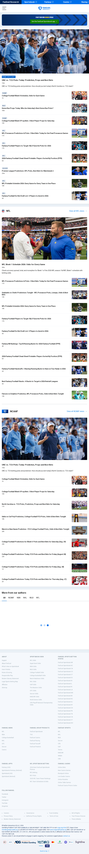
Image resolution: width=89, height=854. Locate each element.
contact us (66, 836)
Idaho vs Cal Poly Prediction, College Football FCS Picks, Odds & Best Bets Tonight (34, 517)
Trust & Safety (53, 813)
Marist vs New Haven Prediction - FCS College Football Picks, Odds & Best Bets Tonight (35, 529)
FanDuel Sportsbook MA (65, 693)
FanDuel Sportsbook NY (65, 705)
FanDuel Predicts (35, 746)
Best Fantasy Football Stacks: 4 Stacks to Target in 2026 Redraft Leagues (30, 381)
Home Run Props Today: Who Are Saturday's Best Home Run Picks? (27, 108)
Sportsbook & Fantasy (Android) (12, 770)
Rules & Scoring (7, 672)
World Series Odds (36, 700)
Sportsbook (29, 2)
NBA (18, 598)
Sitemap (4, 687)
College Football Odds (37, 672)
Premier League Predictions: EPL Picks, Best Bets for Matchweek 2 (28, 171)
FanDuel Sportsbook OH (65, 708)
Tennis (60, 750)
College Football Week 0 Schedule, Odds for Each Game (23, 96)
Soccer (4, 746)
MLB (31, 598)
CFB (59, 743)
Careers (6, 813)
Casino (66, 2)
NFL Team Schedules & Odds (39, 781)
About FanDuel (6, 663)
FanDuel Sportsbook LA (65, 690)
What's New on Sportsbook (10, 666)
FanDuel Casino (35, 737)
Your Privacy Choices (78, 816)
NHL (25, 598)
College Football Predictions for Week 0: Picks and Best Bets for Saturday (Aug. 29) (34, 542)
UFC (3, 743)
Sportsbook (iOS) (7, 773)
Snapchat (5, 806)
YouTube (4, 803)
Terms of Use (54, 816)
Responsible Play (7, 675)
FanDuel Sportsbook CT (65, 674)
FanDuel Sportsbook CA (65, 668)
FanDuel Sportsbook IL (65, 683)
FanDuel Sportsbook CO (65, 671)
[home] (44, 8)
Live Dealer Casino (64, 776)
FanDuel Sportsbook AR (65, 662)
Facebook (5, 794)
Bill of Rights (76, 813)
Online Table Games (64, 782)
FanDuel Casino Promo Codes (67, 785)
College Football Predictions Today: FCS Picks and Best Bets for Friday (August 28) (34, 554)
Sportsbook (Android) (8, 776)
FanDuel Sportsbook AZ (65, 665)
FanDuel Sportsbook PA (65, 711)
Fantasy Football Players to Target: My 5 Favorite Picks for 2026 (26, 146)
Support (4, 660)
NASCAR (60, 753)
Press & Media (76, 819)
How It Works (6, 669)
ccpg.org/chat (61, 827)
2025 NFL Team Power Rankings (40, 778)
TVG (31, 734)
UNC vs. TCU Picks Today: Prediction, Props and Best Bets (27, 80)
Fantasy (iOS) (6, 767)
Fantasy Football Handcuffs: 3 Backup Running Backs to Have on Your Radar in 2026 (34, 369)
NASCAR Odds (34, 697)
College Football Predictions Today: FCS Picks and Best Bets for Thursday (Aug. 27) (34, 579)
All (4, 598)
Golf (59, 746)
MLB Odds (33, 669)
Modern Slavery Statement (10, 678)
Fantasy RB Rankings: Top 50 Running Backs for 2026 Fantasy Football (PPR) (31, 344)
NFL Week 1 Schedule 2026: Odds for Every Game (23, 264)
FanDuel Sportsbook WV (65, 723)
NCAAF (11, 598)
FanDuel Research (11, 2)
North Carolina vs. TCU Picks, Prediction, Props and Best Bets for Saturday (31, 504)
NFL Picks (33, 775)
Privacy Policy (8, 816)
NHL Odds (33, 681)
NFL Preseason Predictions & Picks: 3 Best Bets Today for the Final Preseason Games (35, 133)
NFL (38, 598)
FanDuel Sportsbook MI (65, 696)
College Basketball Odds (38, 675)
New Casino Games (64, 770)
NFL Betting (33, 772)
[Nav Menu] (4, 8)
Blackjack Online (63, 773)
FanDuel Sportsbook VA (65, 717)
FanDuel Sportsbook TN (65, 714)
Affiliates (4, 684)
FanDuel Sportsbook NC (65, 699)
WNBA (60, 756)
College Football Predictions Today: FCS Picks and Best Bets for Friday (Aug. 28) (33, 567)
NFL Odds (33, 660)
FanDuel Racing (35, 740)
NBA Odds (33, 666)
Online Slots (62, 767)
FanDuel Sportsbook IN (65, 687)
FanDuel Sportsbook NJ (65, 702)
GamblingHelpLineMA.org (10, 830)
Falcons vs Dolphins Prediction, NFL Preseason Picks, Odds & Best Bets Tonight (33, 394)
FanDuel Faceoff (35, 743)
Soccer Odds (34, 693)
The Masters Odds (36, 687)
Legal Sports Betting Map (10, 681)
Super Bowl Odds (35, 663)
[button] (44, 21)
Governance (30, 813)
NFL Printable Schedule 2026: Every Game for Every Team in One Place (29, 183)
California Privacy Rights (34, 816)
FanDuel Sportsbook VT (65, 720)
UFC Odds (33, 690)
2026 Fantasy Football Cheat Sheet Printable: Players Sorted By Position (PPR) (32, 158)
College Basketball (8, 737)
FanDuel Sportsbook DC (65, 677)
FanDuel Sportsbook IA (65, 680)
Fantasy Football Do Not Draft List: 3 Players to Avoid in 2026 (25, 196)
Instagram (5, 800)
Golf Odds (33, 684)
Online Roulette (63, 779)
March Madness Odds (37, 678)
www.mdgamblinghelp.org (58, 830)
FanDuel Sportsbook (36, 731)
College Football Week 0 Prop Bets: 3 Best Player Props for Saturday (28, 121)
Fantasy (47, 2)
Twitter (4, 797)
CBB (59, 759)
